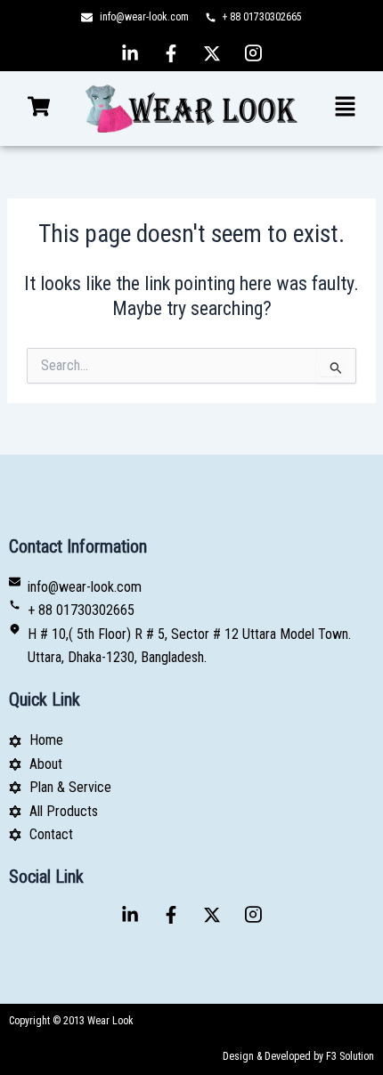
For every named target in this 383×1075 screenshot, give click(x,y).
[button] (38, 108)
